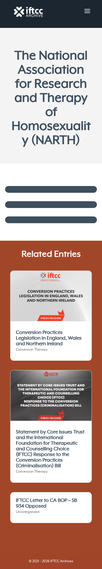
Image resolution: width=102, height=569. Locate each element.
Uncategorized (27, 512)
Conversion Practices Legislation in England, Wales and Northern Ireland (49, 338)
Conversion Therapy (32, 350)
